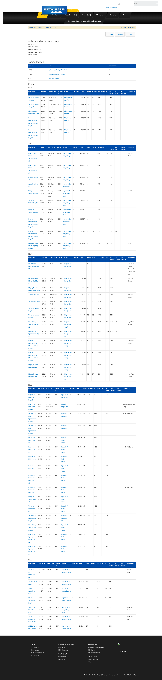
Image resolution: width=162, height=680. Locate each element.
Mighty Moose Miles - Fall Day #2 (33, 280)
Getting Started (92, 659)
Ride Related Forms (93, 653)
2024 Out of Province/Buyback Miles (34, 266)
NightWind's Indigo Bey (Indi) (57, 70)
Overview (32, 27)
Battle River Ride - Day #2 (32, 440)
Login (123, 27)
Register (131, 27)
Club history (35, 655)
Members (99, 15)
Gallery (125, 15)
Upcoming (61, 647)
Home (107, 8)
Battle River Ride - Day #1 (32, 449)
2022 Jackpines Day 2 (31, 591)
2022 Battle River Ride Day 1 (32, 609)
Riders (41, 27)
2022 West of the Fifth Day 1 (32, 628)
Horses (49, 27)
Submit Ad (61, 659)
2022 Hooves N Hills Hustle (32, 619)
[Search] (157, 3)
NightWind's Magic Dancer (56, 74)
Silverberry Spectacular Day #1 (33, 333)
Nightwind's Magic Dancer (64, 440)
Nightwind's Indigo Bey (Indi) (67, 193)
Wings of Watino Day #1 (32, 508)
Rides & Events (70, 15)
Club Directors (35, 647)
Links (89, 662)
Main (85, 675)
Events (57, 27)
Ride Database (63, 650)
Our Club (55, 15)
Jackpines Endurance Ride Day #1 (32, 489)
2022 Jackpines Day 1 (31, 600)
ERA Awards (35, 650)
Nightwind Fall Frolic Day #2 (31, 397)
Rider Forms (91, 650)
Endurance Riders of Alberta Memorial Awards (84, 21)
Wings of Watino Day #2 (32, 499)
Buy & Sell (86, 15)
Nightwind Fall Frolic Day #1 (31, 406)
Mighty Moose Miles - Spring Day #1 (33, 245)
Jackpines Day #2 (34, 294)
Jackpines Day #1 (34, 301)
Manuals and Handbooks (95, 647)
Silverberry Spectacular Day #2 (33, 324)
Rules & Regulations (37, 653)
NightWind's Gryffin (54, 78)
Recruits (113, 15)
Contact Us (113, 8)
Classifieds (62, 657)
